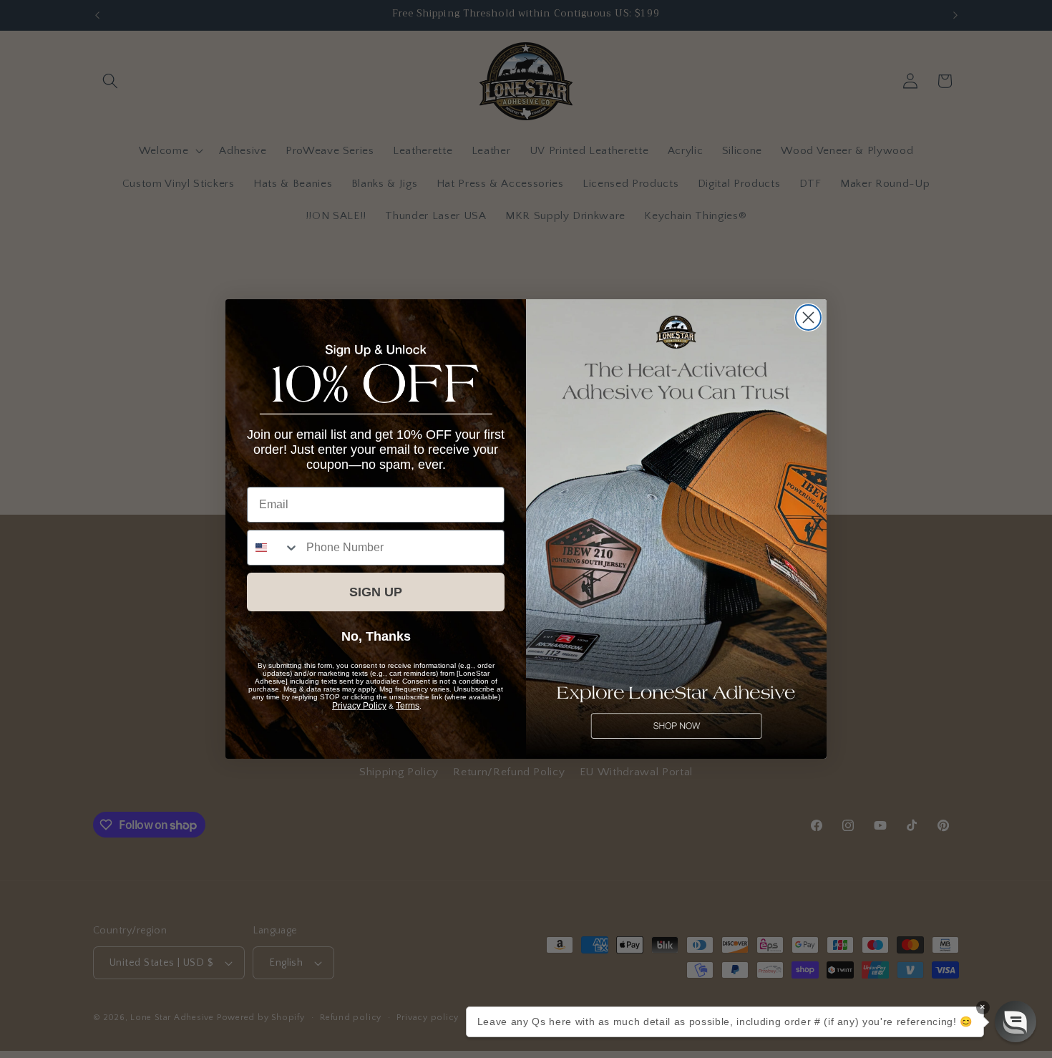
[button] (1015, 1021)
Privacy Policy (359, 706)
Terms (407, 706)
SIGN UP (375, 592)
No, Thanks (376, 636)
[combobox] (273, 547)
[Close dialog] (808, 317)
